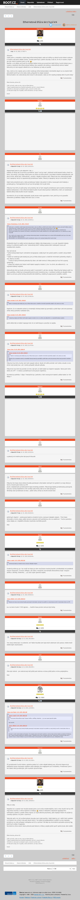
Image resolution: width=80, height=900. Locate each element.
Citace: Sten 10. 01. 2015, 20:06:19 (16, 349)
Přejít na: (49, 868)
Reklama (40, 100)
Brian (49, 881)
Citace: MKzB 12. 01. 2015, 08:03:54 (16, 599)
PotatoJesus (40, 29)
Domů (22, 2)
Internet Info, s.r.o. (39, 894)
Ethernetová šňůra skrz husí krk (20, 49)
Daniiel (38, 881)
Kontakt (22, 897)
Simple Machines (47, 880)
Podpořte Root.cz (47, 897)
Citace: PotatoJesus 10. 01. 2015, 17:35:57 (18, 224)
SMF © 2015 (38, 880)
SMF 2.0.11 (31, 880)
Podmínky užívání (36, 897)
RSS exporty (57, 897)
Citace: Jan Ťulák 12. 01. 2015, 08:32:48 (17, 712)
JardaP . (40, 685)
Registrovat (60, 2)
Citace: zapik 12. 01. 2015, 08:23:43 (16, 560)
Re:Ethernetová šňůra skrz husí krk (21, 164)
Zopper (40, 535)
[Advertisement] (40, 132)
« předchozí (69, 11)
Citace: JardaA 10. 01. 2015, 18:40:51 (16, 300)
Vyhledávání (41, 2)
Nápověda (30, 2)
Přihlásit (50, 2)
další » (74, 11)
